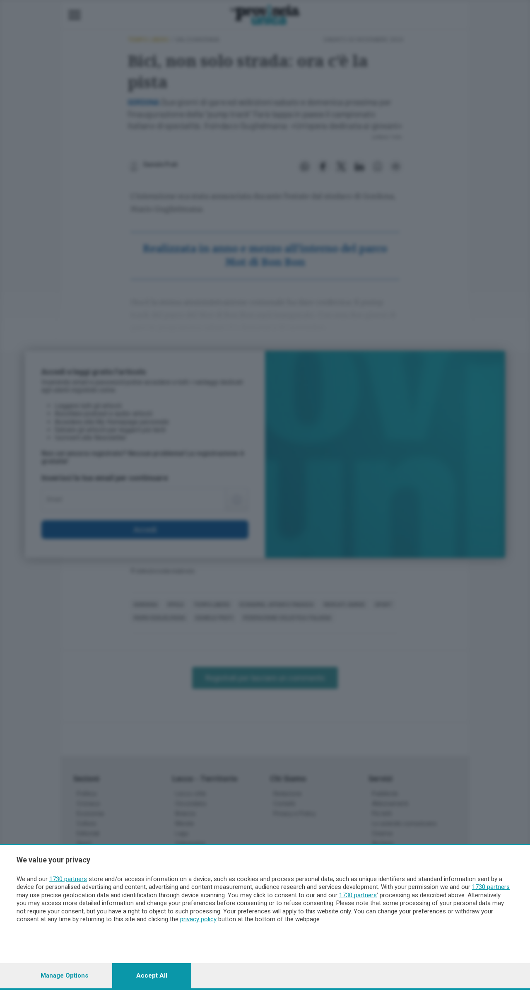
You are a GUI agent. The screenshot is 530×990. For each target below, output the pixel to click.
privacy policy (198, 919)
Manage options (64, 975)
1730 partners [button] (68, 879)
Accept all (151, 975)
